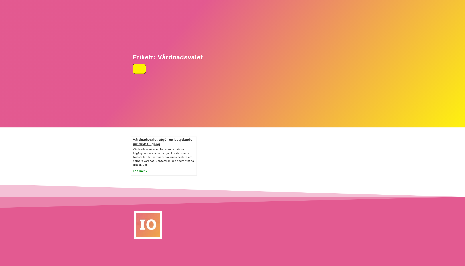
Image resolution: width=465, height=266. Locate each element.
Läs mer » (140, 171)
